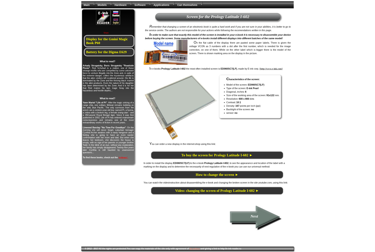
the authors (195, 249)
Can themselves (187, 5)
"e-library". (123, 157)
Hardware (121, 5)
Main (87, 5)
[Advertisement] (168, 224)
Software (140, 5)
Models (102, 5)
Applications (161, 5)
